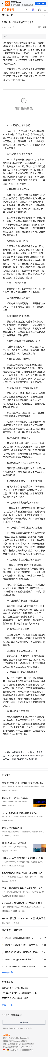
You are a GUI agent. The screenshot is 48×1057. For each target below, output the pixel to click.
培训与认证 (28, 1028)
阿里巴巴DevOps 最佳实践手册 (15, 998)
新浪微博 (15, 1015)
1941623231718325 (9, 911)
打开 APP (40, 3)
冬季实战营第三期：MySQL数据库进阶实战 (20, 993)
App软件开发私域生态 (10, 896)
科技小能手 (6, 923)
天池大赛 (19, 1028)
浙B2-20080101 (28, 1044)
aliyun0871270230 (9, 866)
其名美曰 (5, 881)
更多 (4, 1005)
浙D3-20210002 (26, 1047)
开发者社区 (11, 1028)
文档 (4, 1028)
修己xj (4, 805)
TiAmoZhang (6, 835)
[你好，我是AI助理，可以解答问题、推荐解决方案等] (33, 10)
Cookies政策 (24, 1038)
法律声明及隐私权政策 (11, 1038)
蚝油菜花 (5, 851)
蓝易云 (4, 820)
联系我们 (24, 1022)
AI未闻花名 (6, 790)
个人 (44, 15)
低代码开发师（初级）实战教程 (15, 988)
